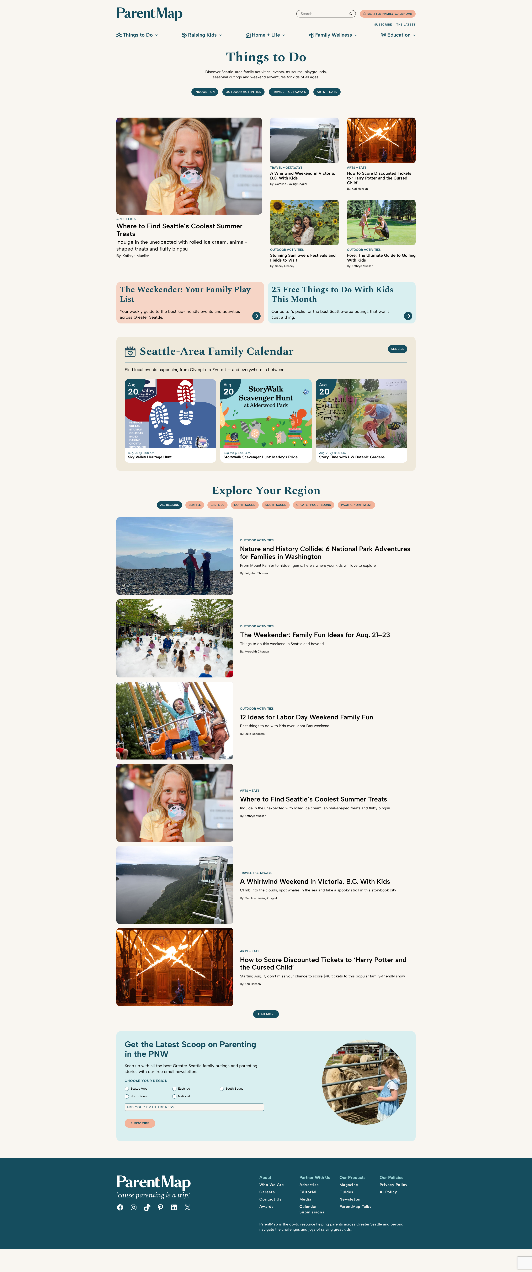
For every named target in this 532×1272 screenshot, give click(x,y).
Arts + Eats (327, 92)
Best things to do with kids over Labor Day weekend (284, 726)
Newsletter (350, 1199)
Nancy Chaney (284, 266)
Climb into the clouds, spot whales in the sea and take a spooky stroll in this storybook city (318, 890)
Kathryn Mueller (136, 255)
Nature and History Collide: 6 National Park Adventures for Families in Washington (325, 552)
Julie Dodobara (255, 734)
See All (397, 349)
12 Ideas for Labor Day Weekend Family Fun (306, 717)
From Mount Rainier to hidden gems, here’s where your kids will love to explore (308, 565)
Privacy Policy (394, 1184)
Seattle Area (139, 1088)
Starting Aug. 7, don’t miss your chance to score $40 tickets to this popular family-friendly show (322, 976)
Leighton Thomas (256, 573)
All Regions (169, 505)
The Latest (406, 24)
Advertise (309, 1184)
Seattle (195, 505)
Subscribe (383, 24)
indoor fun (205, 92)
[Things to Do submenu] (156, 34)
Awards (266, 1206)
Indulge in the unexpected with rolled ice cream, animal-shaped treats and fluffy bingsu (315, 808)
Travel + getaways (289, 92)
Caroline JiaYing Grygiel (291, 184)
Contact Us (270, 1199)
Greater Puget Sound (313, 505)
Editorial (307, 1192)
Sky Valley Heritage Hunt (150, 457)
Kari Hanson (360, 188)
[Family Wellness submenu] (355, 34)
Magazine (349, 1184)
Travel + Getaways (286, 168)
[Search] (350, 13)
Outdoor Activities (287, 250)
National (184, 1096)
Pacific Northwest (356, 505)
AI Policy (388, 1192)
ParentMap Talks (356, 1206)
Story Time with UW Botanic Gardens (352, 457)
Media (305, 1199)
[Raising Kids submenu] (220, 34)
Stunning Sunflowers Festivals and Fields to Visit (303, 258)
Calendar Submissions (311, 1209)
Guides (346, 1192)
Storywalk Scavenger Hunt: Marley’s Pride (261, 457)
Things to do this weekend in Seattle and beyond (282, 644)
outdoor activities (243, 92)
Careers (267, 1192)
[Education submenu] (414, 34)
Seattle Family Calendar (389, 14)
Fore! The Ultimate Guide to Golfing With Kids (381, 258)
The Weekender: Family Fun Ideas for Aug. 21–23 (315, 635)
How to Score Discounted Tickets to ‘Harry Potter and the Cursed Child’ (379, 178)
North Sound (244, 505)
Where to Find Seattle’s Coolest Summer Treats (179, 230)
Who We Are (271, 1184)
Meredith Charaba (257, 651)
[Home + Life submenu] (283, 34)
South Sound (275, 505)
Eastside (217, 505)
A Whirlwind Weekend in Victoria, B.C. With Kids (302, 176)
